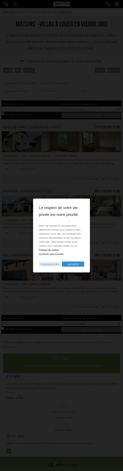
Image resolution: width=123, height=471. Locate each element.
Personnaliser (50, 264)
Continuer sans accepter (51, 254)
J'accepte (73, 264)
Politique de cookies (49, 250)
